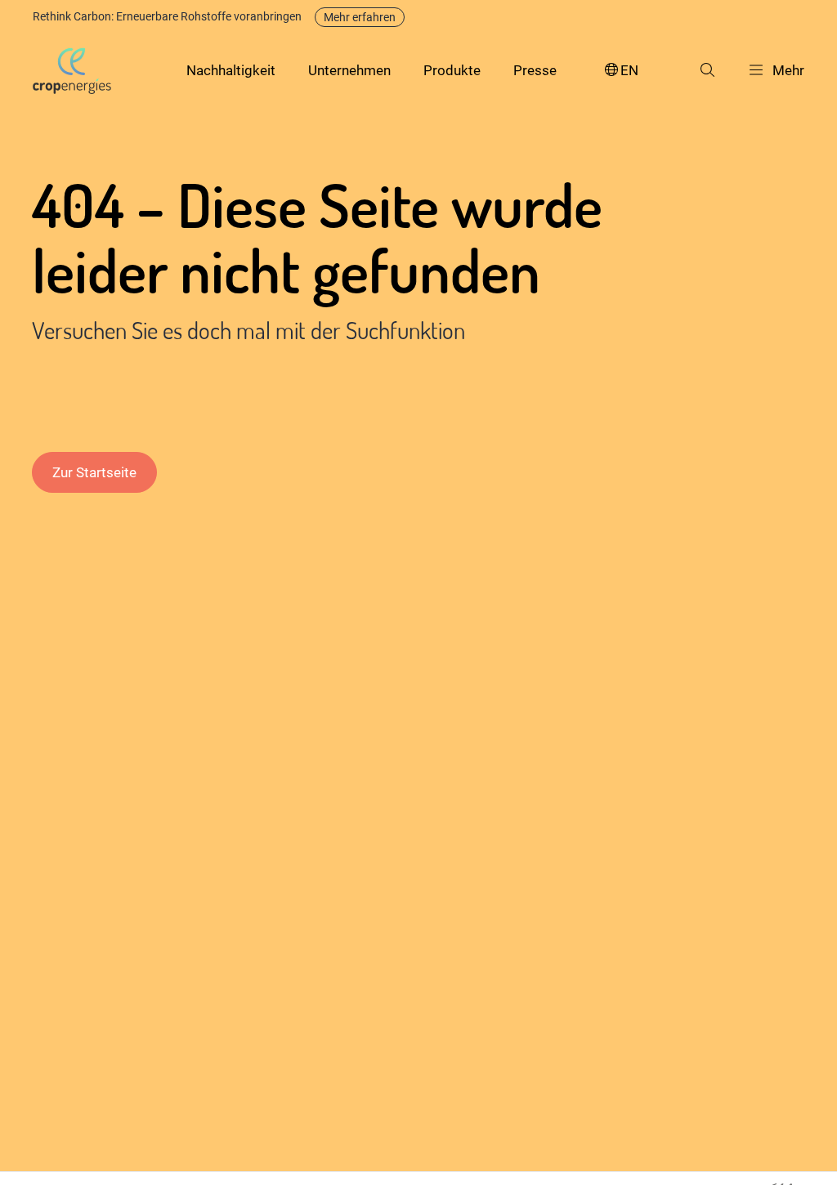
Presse (535, 70)
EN (629, 70)
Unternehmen (349, 70)
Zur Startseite (94, 472)
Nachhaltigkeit (230, 70)
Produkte (452, 70)
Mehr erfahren (360, 17)
